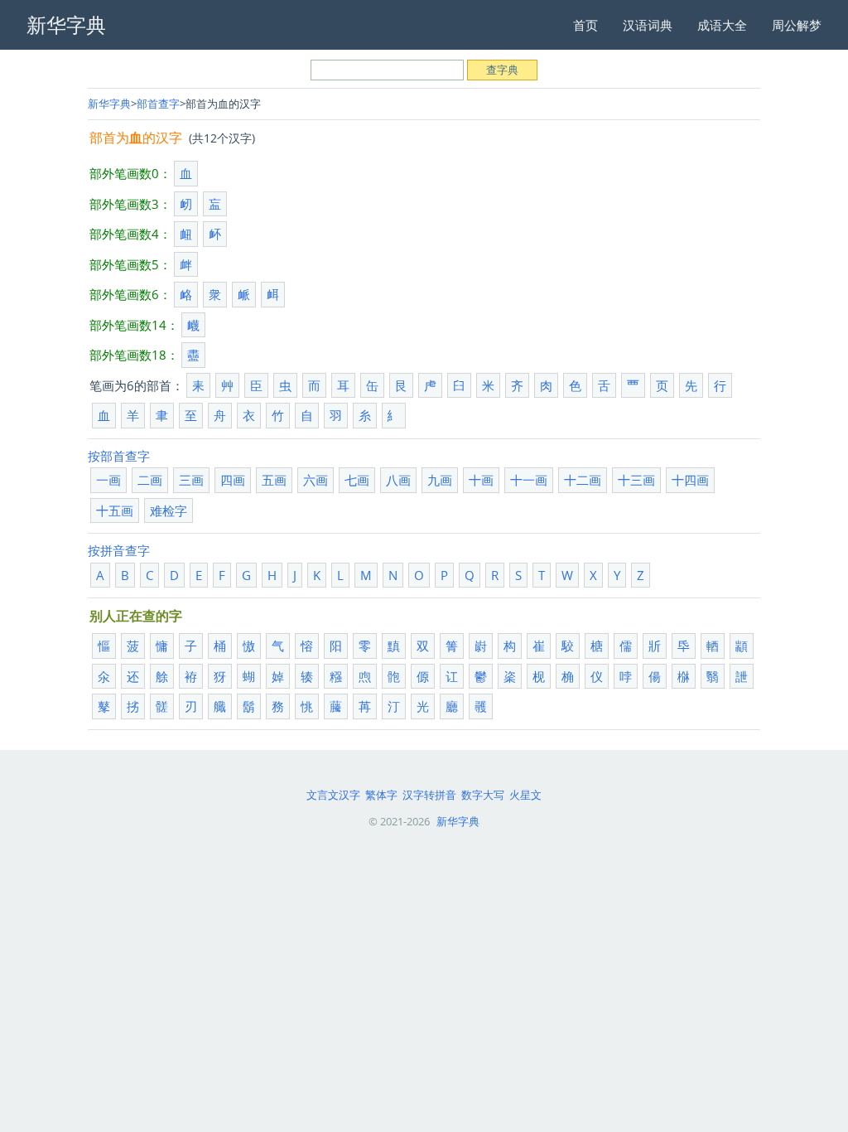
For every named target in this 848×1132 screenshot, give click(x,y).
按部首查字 (119, 455)
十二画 (582, 480)
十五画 (114, 510)
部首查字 (158, 103)
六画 (315, 480)
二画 (149, 480)
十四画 (690, 480)
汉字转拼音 (429, 794)
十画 (481, 480)
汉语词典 (647, 25)
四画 (232, 480)
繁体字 (381, 794)
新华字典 (109, 103)
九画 (439, 480)
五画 (274, 480)
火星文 (525, 794)
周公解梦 (797, 25)
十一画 (528, 480)
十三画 (636, 480)
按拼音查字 (119, 550)
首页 (585, 25)
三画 (191, 480)
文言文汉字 (333, 794)
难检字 (168, 510)
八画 (398, 480)
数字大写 (482, 794)
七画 (356, 480)
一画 (108, 480)
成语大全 (722, 25)
